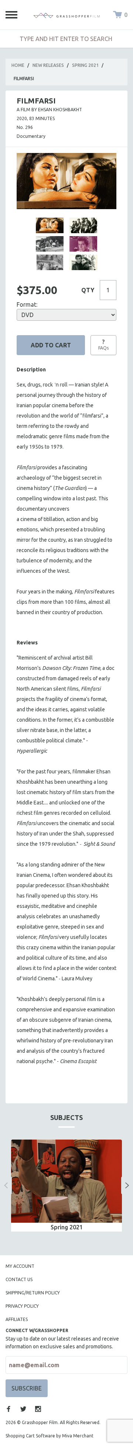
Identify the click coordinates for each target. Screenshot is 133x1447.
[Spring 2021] (66, 1181)
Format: (27, 304)
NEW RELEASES (48, 65)
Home (17, 65)
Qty (87, 290)
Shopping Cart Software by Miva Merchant (49, 1435)
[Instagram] (38, 1409)
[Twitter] (23, 1409)
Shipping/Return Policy (33, 1292)
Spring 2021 (85, 65)
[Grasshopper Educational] (66, 14)
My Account (20, 1266)
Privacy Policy (22, 1306)
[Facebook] (8, 1409)
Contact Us (19, 1279)
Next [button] (127, 1185)
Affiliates (17, 1319)
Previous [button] (6, 1185)
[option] (66, 1186)
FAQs (103, 344)
